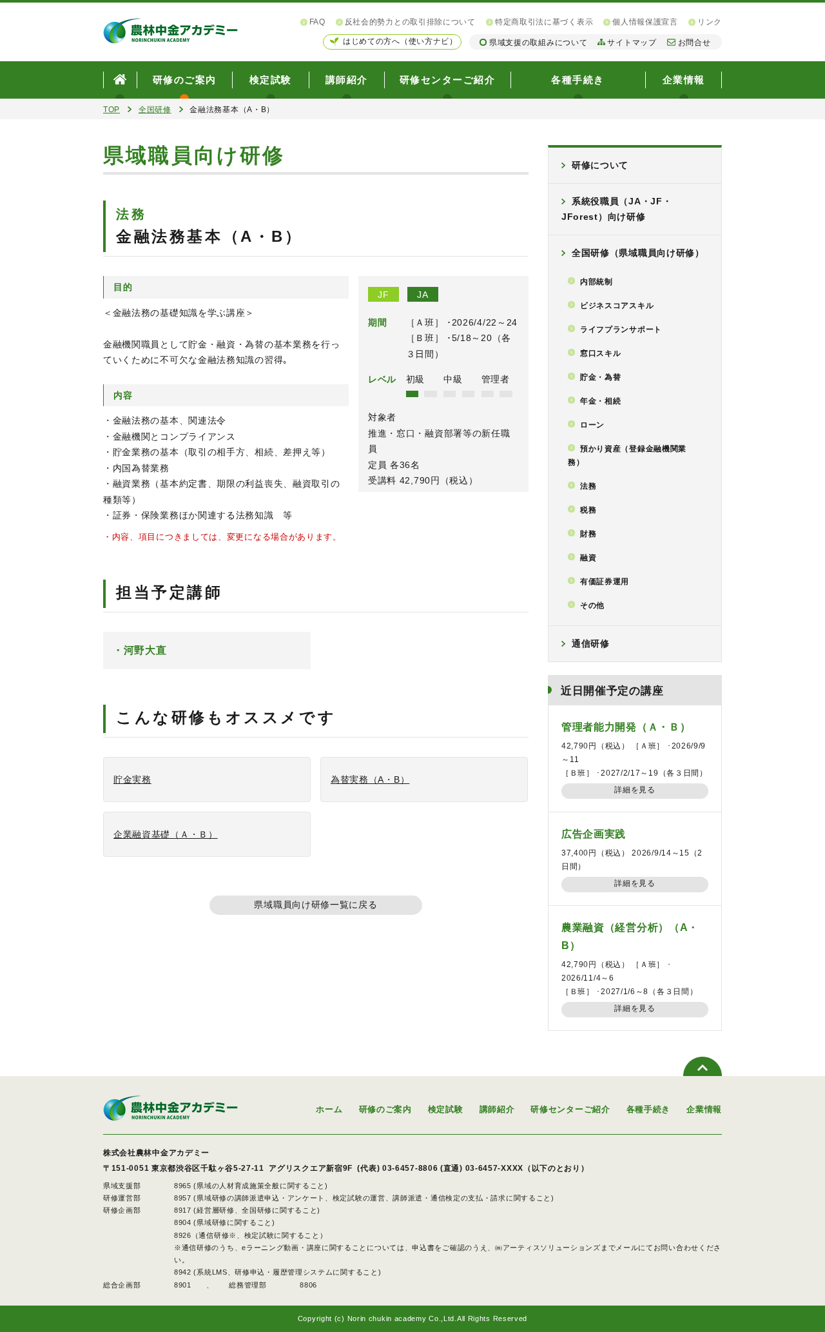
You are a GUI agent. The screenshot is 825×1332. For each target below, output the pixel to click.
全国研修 (155, 109)
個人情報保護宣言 (645, 21)
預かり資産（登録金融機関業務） (627, 455)
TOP (111, 109)
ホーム (329, 1109)
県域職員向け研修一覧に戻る (315, 904)
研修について (600, 165)
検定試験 (270, 79)
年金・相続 (600, 401)
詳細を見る (634, 789)
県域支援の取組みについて (538, 42)
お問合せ (694, 42)
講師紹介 (346, 79)
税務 (588, 509)
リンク (709, 21)
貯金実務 (132, 779)
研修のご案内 (185, 79)
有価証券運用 (604, 581)
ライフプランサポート (621, 329)
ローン (592, 424)
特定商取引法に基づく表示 (544, 21)
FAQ (317, 21)
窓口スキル (600, 353)
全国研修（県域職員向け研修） (638, 253)
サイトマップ (631, 42)
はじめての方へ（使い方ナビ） (400, 41)
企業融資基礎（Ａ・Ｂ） (165, 834)
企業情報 (684, 79)
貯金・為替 (600, 377)
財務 (588, 533)
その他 (592, 605)
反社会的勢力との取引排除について (410, 21)
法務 (588, 486)
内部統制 (596, 281)
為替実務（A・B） (370, 779)
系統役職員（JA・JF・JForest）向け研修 (616, 209)
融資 (588, 557)
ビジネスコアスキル (617, 305)
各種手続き (578, 79)
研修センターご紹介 (448, 79)
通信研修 (591, 643)
